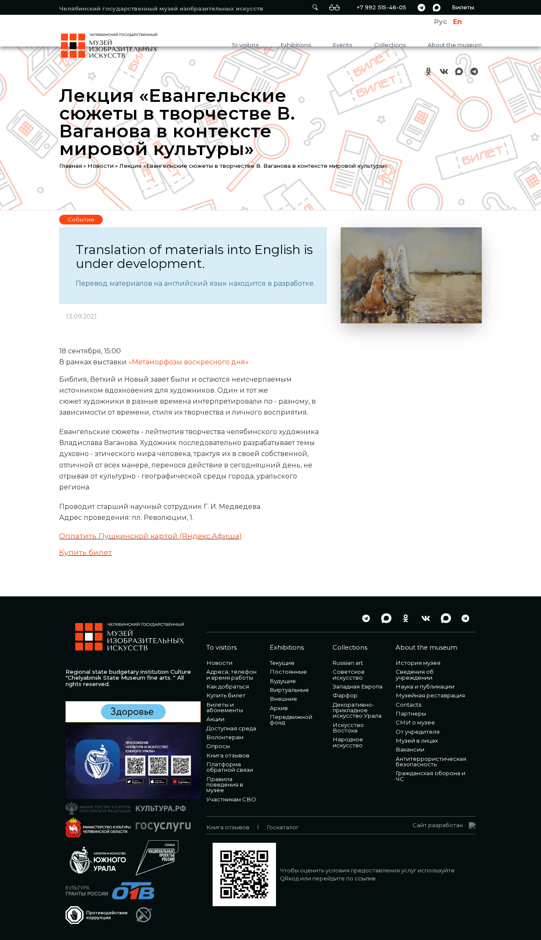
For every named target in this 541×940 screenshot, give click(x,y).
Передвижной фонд (291, 719)
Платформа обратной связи (229, 767)
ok (428, 71)
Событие (81, 219)
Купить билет (85, 552)
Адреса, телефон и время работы (231, 674)
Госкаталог (283, 827)
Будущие (283, 681)
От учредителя (418, 731)
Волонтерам (224, 737)
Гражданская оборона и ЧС (430, 776)
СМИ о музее (415, 722)
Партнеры (411, 713)
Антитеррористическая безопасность (431, 761)
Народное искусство (348, 742)
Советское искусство (349, 674)
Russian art (348, 662)
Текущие (282, 662)
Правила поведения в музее (224, 785)
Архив (279, 708)
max (436, 7)
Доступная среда (231, 728)
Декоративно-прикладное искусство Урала (357, 710)
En (457, 22)
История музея (418, 662)
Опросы (218, 746)
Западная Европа (358, 686)
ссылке (365, 878)
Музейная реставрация (430, 695)
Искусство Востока (348, 727)
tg (421, 7)
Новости (100, 165)
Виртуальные (289, 689)
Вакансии (410, 749)
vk (443, 71)
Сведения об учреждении (415, 674)
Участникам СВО (231, 799)
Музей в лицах (417, 740)
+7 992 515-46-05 (381, 7)
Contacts (408, 704)
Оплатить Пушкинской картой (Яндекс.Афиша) (150, 535)
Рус (440, 22)
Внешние (283, 698)
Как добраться (227, 686)
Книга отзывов (227, 755)
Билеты (463, 7)
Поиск (314, 7)
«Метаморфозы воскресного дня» (188, 362)
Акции (215, 719)
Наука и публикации (425, 686)
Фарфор (345, 695)
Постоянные (288, 671)
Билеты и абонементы (224, 707)
